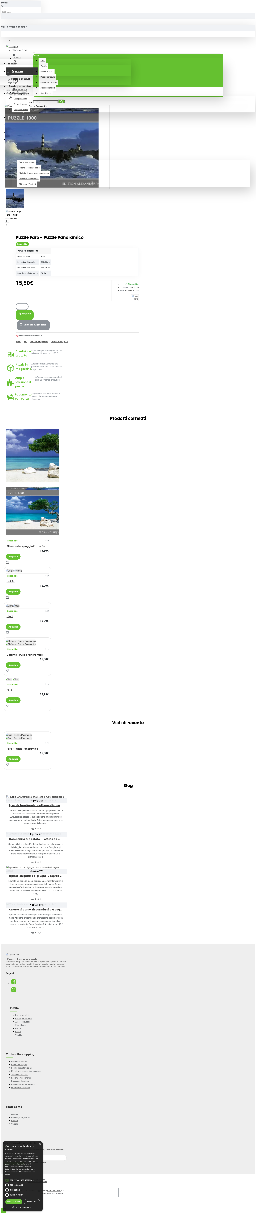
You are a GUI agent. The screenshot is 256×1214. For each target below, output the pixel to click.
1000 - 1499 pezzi (59, 341)
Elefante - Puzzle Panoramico (25, 654)
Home (7, 90)
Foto (9, 690)
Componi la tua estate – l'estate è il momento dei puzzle (36, 839)
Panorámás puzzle (39, 341)
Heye (47, 540)
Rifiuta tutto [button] (31, 1202)
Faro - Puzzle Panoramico (17, 93)
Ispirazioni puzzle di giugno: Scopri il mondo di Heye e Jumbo (36, 876)
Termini (44, 1193)
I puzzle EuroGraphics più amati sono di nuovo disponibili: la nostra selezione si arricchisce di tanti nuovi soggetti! (36, 805)
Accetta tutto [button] (14, 1202)
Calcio (11, 581)
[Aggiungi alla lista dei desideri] (8, 562)
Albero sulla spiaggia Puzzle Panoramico (28, 546)
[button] (22, 1207)
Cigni (10, 616)
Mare (18, 341)
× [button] (40, 1144)
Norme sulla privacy (54, 1191)
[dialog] (23, 1176)
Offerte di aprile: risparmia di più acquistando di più (36, 909)
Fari (25, 341)
